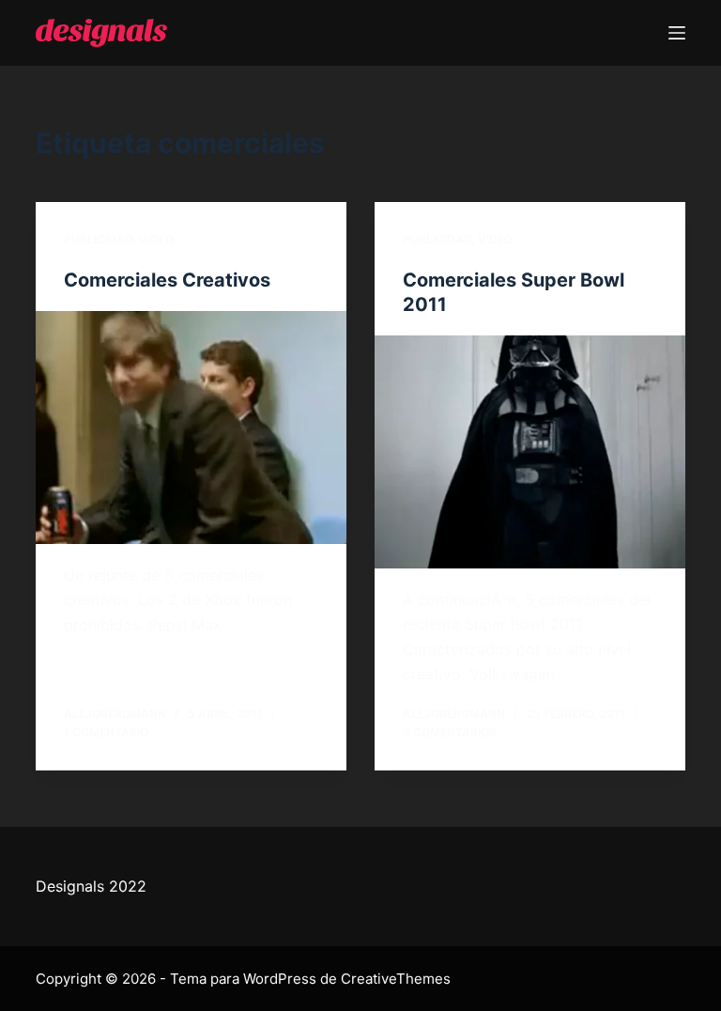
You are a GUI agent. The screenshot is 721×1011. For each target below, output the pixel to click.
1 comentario (106, 732)
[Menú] (676, 32)
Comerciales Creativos (167, 280)
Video (156, 239)
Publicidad (98, 239)
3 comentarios (450, 732)
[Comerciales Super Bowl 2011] (530, 451)
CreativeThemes (396, 979)
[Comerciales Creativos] (191, 427)
